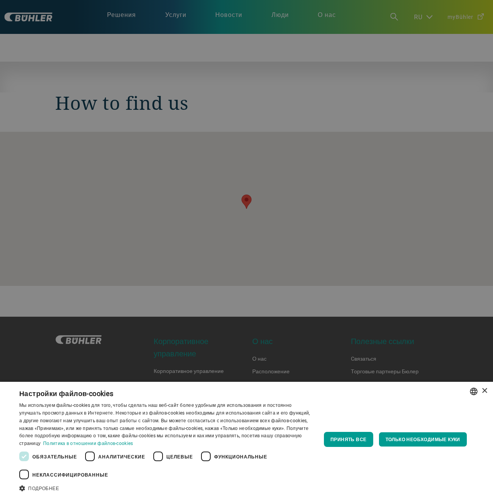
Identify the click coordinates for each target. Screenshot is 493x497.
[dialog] (246, 439)
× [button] (484, 391)
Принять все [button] (348, 439)
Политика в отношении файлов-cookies (88, 443)
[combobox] (474, 391)
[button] (165, 487)
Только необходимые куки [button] (423, 439)
